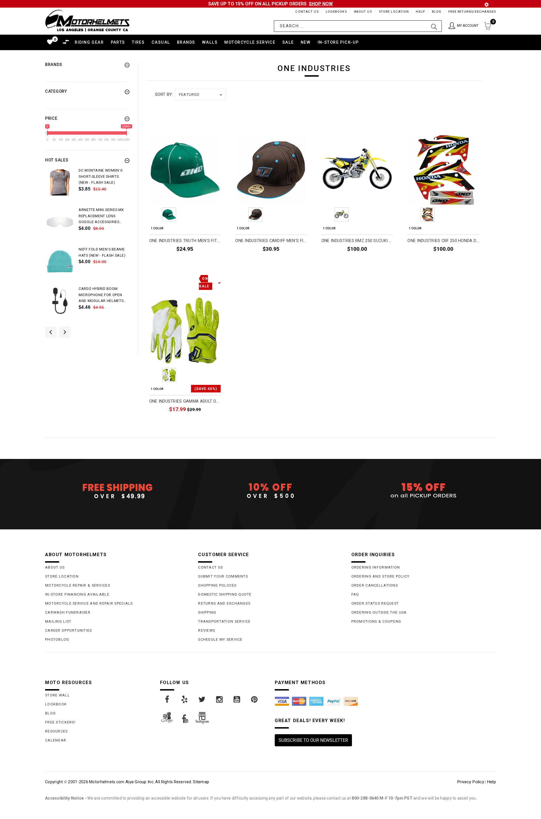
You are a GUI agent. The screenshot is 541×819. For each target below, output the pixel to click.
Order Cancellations (374, 585)
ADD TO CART (204, 261)
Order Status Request (375, 603)
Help (420, 12)
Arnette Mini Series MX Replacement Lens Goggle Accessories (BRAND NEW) (101, 216)
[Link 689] (59, 182)
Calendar (55, 740)
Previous (153, 214)
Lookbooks (336, 12)
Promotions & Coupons (376, 621)
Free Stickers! (60, 722)
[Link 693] (59, 261)
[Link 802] (185, 699)
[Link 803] (202, 699)
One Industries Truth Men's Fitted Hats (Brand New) (185, 240)
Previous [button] (50, 332)
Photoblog (57, 639)
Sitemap (201, 781)
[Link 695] (59, 301)
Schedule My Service (220, 639)
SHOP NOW (321, 3)
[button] (463, 26)
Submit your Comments (223, 576)
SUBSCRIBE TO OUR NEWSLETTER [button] (313, 740)
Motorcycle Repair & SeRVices (77, 585)
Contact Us (306, 12)
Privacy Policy (470, 781)
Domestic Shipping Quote (224, 594)
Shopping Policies (217, 585)
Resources (56, 731)
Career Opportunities (68, 630)
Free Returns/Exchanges (472, 12)
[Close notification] (486, 4)
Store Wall (57, 695)
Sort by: (164, 94)
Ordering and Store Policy (380, 576)
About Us (363, 12)
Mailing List (58, 621)
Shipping (207, 612)
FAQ (355, 594)
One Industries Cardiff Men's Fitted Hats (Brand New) (271, 240)
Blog (436, 12)
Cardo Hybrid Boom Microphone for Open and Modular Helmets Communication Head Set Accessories (101, 295)
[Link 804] (219, 699)
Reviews (206, 630)
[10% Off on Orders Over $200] (270, 491)
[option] (87, 187)
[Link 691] (59, 222)
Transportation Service (224, 621)
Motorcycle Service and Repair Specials (89, 603)
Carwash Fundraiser (67, 612)
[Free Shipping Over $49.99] (117, 491)
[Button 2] (434, 26)
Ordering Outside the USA (379, 612)
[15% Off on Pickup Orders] (423, 491)
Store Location (394, 12)
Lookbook (56, 704)
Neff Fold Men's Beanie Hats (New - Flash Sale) (102, 252)
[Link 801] (167, 699)
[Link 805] (237, 699)
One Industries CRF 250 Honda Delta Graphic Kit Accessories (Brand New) (443, 240)
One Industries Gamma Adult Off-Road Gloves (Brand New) (185, 401)
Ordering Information (375, 567)
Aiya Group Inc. (139, 781)
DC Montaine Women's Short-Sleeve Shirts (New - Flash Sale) (100, 176)
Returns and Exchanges (224, 603)
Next (216, 214)
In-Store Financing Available (77, 594)
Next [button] (64, 332)
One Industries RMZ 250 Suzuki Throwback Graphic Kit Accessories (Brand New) (357, 240)
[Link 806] (254, 699)
